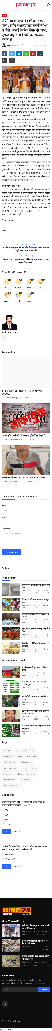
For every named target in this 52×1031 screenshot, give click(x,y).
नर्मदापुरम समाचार (26, 762)
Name (4, 505)
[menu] (3, 5)
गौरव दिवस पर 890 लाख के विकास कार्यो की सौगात (35, 644)
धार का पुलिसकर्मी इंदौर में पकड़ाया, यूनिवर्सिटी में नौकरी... (24, 435)
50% (7, 814)
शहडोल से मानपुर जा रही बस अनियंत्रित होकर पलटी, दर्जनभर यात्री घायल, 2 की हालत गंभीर (26, 249)
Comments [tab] (8, 496)
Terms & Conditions (11, 1021)
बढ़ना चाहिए (9, 854)
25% (7, 810)
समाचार (24, 768)
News (19, 774)
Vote (6, 831)
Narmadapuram (10, 768)
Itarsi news (8, 774)
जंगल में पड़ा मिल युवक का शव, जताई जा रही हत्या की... (35, 957)
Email (4, 517)
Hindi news (8, 756)
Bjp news (31, 774)
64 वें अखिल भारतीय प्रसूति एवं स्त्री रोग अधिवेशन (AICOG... (22, 392)
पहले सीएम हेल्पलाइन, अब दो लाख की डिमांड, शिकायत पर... (35, 927)
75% (7, 819)
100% (7, 824)
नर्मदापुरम (35, 768)
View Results (19, 831)
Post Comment (11, 552)
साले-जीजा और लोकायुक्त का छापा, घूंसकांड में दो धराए (23, 477)
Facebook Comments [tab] (27, 496)
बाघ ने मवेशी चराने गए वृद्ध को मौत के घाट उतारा (35, 697)
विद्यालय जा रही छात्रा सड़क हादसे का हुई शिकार (35, 600)
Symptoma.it (5, 1029)
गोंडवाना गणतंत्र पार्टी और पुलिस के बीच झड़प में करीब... (34, 942)
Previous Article (27, 244)
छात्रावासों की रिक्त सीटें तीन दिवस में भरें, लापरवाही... (35, 615)
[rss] (5, 1004)
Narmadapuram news (25, 750)
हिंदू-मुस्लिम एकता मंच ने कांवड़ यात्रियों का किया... (36, 629)
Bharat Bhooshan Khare (11, 439)
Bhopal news (25, 780)
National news (9, 780)
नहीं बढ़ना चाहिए (10, 859)
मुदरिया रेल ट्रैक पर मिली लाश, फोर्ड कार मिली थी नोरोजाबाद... (35, 712)
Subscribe (44, 989)
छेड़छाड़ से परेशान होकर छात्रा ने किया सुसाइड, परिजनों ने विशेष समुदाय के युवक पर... (26, 260)
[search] (48, 5)
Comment (6, 528)
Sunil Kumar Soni (10, 332)
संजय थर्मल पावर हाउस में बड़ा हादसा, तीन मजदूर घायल (36, 726)
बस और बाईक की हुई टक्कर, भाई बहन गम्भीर (34, 668)
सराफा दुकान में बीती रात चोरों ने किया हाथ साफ (36, 586)
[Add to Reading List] (12, 60)
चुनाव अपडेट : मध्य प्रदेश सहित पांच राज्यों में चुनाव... (34, 683)
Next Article (24, 256)
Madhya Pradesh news (27, 756)
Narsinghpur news (11, 785)
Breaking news (9, 762)
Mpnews (7, 750)
